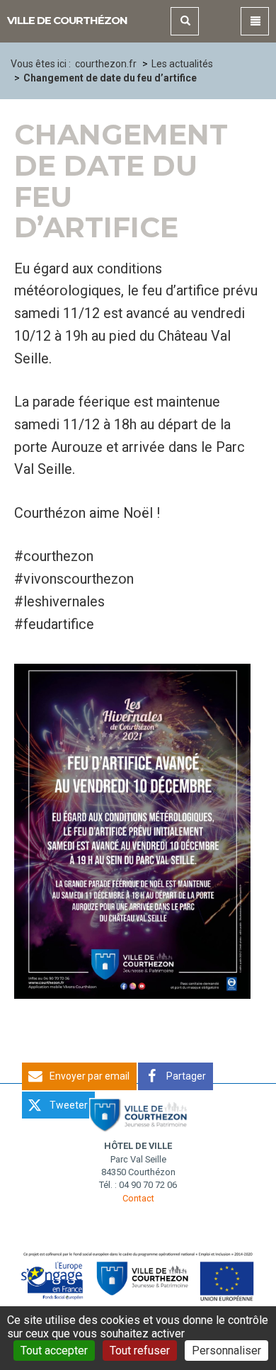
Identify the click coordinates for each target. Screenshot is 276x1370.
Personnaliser (226, 1350)
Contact (138, 1198)
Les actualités (182, 63)
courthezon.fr (106, 63)
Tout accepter (54, 1350)
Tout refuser (140, 1350)
